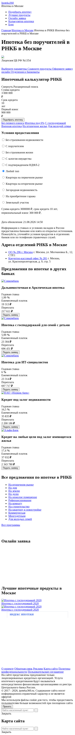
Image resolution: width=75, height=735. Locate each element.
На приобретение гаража (20, 196)
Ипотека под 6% (34, 123)
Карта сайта (51, 668)
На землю (14, 490)
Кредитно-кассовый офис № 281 (27, 258)
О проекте (7, 668)
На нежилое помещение (22, 497)
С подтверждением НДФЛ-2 (22, 164)
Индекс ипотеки (22, 614)
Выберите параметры (14, 68)
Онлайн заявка (17, 18)
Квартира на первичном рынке (24, 177)
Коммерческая (16, 512)
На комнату (15, 503)
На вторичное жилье (34, 126)
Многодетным (16, 515)
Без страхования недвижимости (24, 139)
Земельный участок (17, 202)
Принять (7, 706)
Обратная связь (23, 668)
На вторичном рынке (21, 484)
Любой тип (12, 171)
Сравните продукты (40, 68)
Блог (11, 24)
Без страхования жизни (19, 152)
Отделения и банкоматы (25, 71)
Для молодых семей (20, 519)
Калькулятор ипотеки (21, 21)
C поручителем (15, 146)
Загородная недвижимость (21, 190)
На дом (12, 487)
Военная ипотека (11, 126)
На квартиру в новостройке (24, 509)
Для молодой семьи (59, 126)
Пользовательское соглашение (46, 671)
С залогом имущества (18, 158)
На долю (13, 494)
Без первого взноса (12, 123)
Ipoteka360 (7, 2)
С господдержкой (55, 123)
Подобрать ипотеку (20, 11)
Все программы (10, 525)
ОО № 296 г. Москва (20, 252)
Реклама (38, 668)
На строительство (18, 506)
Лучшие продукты (19, 15)
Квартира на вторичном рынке (24, 183)
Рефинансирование (19, 500)
